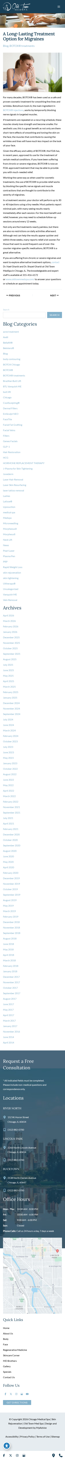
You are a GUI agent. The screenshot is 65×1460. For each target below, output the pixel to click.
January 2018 (10, 971)
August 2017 (9, 998)
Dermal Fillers (10, 408)
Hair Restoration (11, 452)
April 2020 (8, 867)
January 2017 (10, 1026)
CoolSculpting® (11, 402)
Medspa (7, 517)
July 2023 (8, 746)
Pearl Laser (9, 550)
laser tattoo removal (13, 490)
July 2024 (8, 719)
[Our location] (53, 1455)
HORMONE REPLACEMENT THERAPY (23, 463)
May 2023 (8, 757)
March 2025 (9, 686)
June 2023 (8, 752)
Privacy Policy (27, 1436)
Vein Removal (10, 599)
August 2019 (9, 900)
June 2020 (8, 856)
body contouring (11, 359)
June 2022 (8, 779)
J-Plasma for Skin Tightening (17, 468)
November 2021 (11, 807)
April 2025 (8, 681)
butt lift (7, 391)
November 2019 (11, 883)
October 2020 (10, 839)
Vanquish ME (10, 594)
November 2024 (11, 708)
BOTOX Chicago (11, 364)
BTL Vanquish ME (12, 386)
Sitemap (55, 1436)
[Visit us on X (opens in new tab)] (10, 1394)
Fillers (6, 435)
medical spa (9, 512)
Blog (5, 45)
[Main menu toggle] (59, 6)
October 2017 (10, 987)
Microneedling (10, 523)
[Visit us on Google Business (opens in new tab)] (21, 1394)
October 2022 (10, 768)
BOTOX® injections (13, 110)
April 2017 (8, 1015)
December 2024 (11, 703)
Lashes (6, 495)
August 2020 (9, 850)
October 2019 (10, 889)
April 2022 (8, 790)
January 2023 (10, 763)
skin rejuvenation (12, 572)
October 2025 (10, 648)
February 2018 (10, 965)
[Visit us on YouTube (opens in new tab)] (27, 1394)
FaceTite (7, 419)
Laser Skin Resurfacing (14, 484)
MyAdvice (41, 1427)
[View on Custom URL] (32, 1275)
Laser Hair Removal (13, 479)
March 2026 (9, 620)
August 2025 (9, 659)
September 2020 (11, 845)
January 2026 (10, 631)
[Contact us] (60, 1455)
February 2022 (10, 801)
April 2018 (8, 954)
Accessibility (11, 1436)
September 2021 (11, 812)
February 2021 (10, 828)
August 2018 (9, 938)
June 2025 (8, 670)
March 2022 (9, 796)
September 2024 (11, 714)
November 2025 (11, 642)
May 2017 (8, 1009)
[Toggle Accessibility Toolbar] (6, 1445)
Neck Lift (7, 539)
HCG (5, 457)
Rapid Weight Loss (12, 567)
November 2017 (11, 982)
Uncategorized (10, 588)
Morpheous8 (10, 528)
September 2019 (11, 894)
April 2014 (8, 1042)
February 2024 (10, 735)
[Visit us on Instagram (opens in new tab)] (16, 1394)
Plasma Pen (9, 556)
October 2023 (10, 741)
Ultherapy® (9, 583)
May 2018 (8, 949)
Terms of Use (43, 1436)
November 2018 (11, 927)
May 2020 (8, 861)
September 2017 (11, 993)
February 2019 (10, 916)
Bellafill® (8, 342)
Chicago (7, 397)
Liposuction (9, 506)
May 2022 (8, 785)
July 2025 (8, 664)
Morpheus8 (9, 534)
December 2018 (11, 922)
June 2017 (8, 1004)
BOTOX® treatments (22, 45)
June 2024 (8, 724)
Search (6, 309)
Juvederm (8, 474)
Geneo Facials (10, 441)
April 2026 (8, 615)
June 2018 (8, 943)
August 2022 (9, 774)
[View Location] (5, 1117)
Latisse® (7, 501)
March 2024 (9, 730)
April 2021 (8, 823)
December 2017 (11, 976)
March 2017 (9, 1020)
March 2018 (9, 960)
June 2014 (8, 1037)
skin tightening (10, 578)
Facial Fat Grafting (12, 424)
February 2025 (10, 692)
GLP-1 (6, 446)
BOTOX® (8, 369)
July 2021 (8, 818)
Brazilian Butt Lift (12, 380)
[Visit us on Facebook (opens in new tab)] (5, 1394)
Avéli (5, 337)
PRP (5, 561)
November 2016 (11, 1031)
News (6, 545)
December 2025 (11, 637)
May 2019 (8, 905)
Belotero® (8, 348)
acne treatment (11, 331)
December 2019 (11, 878)
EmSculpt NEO (10, 413)
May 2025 (8, 675)
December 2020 (11, 834)
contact (55, 262)
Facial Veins (9, 430)
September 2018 (11, 933)
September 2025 (11, 653)
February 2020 (10, 872)
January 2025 (10, 697)
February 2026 (10, 626)
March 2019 (9, 911)
